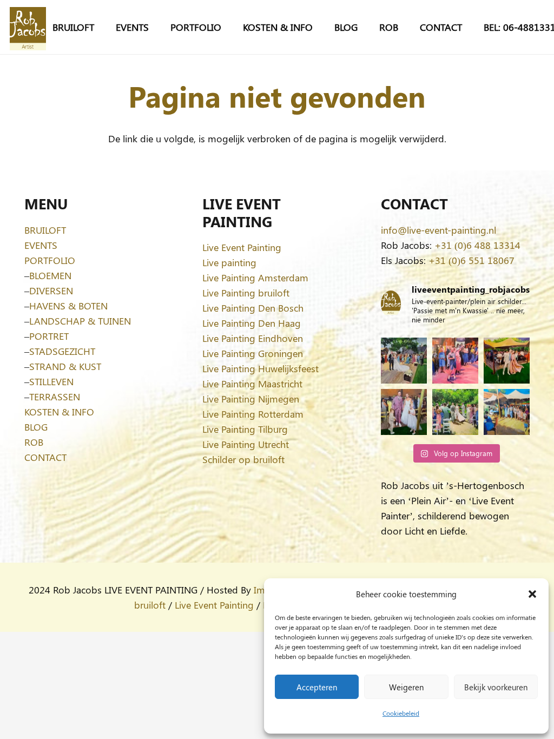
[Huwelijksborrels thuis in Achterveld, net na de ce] (404, 361)
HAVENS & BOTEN (68, 305)
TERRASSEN (54, 396)
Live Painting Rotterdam (253, 413)
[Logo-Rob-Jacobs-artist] (28, 27)
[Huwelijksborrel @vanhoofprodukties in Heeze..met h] (507, 412)
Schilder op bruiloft (243, 459)
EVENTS (40, 245)
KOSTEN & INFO (59, 411)
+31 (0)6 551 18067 (471, 260)
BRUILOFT (45, 229)
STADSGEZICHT (62, 351)
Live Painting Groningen (252, 353)
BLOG (36, 426)
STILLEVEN (51, 381)
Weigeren (406, 687)
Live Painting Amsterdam (255, 277)
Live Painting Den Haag (251, 322)
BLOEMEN (50, 275)
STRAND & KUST (65, 366)
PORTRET (49, 335)
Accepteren (316, 687)
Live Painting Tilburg (245, 429)
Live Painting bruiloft (245, 292)
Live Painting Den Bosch (253, 307)
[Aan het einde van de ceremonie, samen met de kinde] (404, 412)
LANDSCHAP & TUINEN (80, 320)
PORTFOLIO (49, 260)
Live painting (229, 262)
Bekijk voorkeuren (495, 687)
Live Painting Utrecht (245, 444)
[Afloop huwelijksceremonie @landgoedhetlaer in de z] (455, 412)
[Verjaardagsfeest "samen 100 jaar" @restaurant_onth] (455, 361)
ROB (33, 442)
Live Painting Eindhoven (252, 338)
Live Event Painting (241, 247)
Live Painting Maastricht (252, 383)
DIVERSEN (51, 290)
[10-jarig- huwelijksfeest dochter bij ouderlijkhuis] (507, 361)
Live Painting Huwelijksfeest (260, 368)
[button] (532, 594)
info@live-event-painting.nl (438, 229)
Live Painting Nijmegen (250, 398)
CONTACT (45, 457)
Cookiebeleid (400, 713)
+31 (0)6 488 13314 (477, 245)
